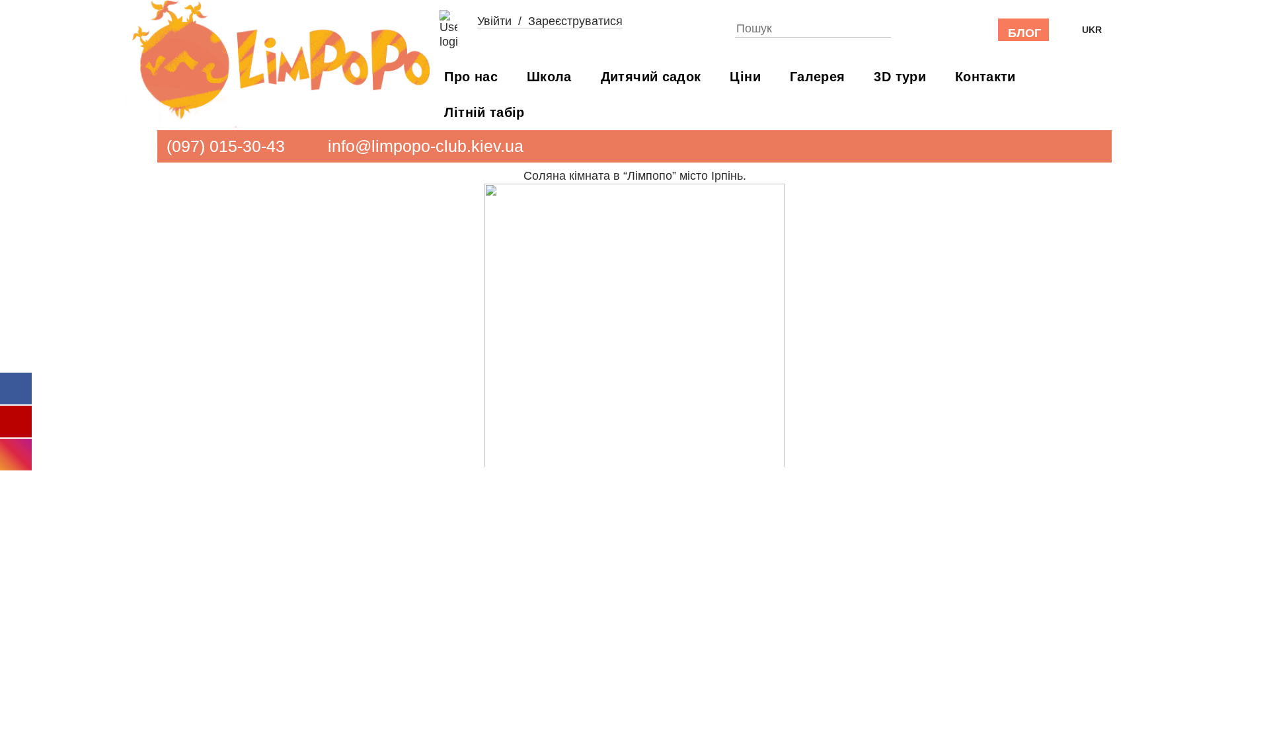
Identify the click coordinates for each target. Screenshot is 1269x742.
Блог (1024, 33)
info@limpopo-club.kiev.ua (425, 146)
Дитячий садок (651, 76)
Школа (549, 76)
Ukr (1092, 29)
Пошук (886, 26)
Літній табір (484, 112)
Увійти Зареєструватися (550, 21)
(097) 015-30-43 (226, 146)
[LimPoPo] (277, 64)
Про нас (471, 76)
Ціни (745, 76)
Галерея (817, 76)
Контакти (985, 76)
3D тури (900, 76)
